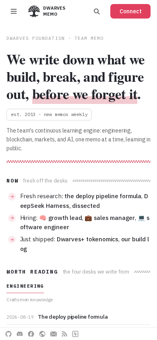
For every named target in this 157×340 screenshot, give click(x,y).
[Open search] (97, 11)
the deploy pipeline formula (102, 196)
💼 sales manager (110, 218)
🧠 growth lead (60, 218)
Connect (131, 11)
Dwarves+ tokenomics (87, 239)
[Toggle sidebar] (13, 11)
